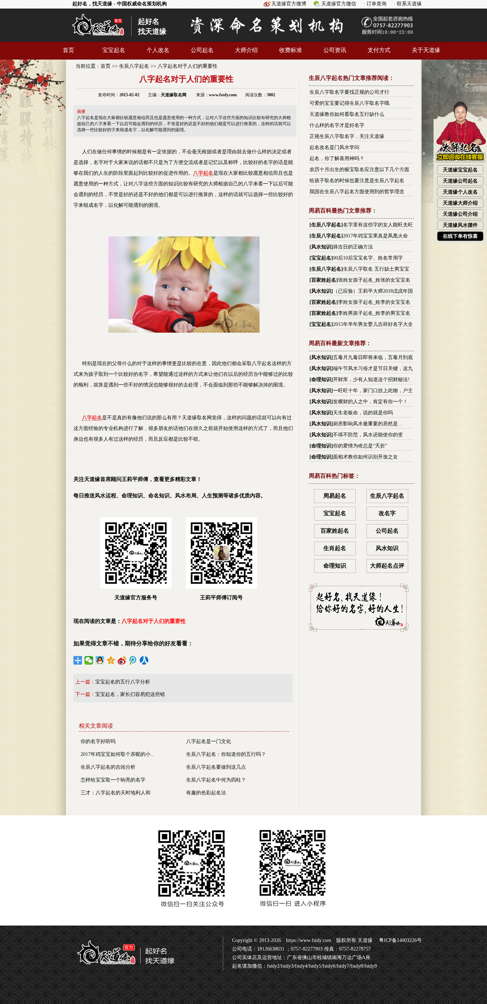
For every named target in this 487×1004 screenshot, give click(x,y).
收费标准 (290, 50)
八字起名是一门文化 (208, 741)
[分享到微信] (88, 660)
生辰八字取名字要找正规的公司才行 (349, 92)
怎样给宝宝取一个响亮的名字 (113, 780)
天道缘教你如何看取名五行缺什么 (346, 114)
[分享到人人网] (144, 660)
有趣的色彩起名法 (206, 792)
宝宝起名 (113, 50)
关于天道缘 (426, 50)
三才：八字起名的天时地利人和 (115, 792)
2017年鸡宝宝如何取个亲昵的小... (118, 754)
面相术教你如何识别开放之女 (365, 457)
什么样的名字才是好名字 (336, 125)
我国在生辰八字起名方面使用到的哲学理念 (356, 191)
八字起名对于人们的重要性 (187, 66)
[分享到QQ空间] (111, 660)
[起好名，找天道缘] (121, 967)
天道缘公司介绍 (460, 214)
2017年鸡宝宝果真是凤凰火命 (375, 236)
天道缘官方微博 (288, 3)
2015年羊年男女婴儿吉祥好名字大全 (373, 324)
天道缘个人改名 (460, 192)
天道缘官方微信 (338, 3)
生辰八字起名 (134, 66)
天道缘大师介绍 (460, 203)
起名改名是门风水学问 (334, 147)
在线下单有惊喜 (460, 236)
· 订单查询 (374, 3)
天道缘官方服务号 (135, 597)
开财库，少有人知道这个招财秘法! (371, 379)
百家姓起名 (323, 280)
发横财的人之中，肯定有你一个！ (370, 401)
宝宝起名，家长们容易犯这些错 (130, 694)
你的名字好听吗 (98, 741)
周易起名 (334, 496)
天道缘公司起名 (460, 181)
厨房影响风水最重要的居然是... (367, 423)
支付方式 (379, 50)
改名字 (387, 513)
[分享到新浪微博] (122, 660)
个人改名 (158, 50)
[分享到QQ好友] (100, 660)
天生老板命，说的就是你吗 (363, 412)
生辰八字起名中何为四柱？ (216, 780)
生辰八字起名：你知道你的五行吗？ (226, 754)
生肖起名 (334, 548)
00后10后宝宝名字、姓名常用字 (368, 258)
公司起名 (202, 50)
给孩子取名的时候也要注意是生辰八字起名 (356, 180)
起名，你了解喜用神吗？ (336, 158)
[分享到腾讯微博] (133, 660)
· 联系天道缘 (408, 3)
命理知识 (321, 379)
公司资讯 (334, 50)
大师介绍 (246, 50)
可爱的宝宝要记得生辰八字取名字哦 (349, 103)
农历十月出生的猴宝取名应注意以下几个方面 (359, 169)
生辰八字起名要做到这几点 (216, 767)
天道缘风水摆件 (460, 225)
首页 (68, 50)
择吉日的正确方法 (353, 247)
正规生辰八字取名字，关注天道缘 (346, 136)
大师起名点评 (387, 566)
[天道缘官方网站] (98, 38)
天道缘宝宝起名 (460, 170)
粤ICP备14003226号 (400, 940)
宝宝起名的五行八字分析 (122, 682)
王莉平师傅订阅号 (221, 597)
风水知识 (321, 247)
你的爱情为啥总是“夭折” (360, 446)
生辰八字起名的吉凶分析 (108, 767)
